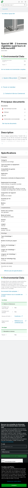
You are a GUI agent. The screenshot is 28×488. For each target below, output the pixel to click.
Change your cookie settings (14, 481)
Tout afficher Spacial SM (8, 13)
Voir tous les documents (9, 123)
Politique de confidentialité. (7, 441)
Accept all (14, 485)
